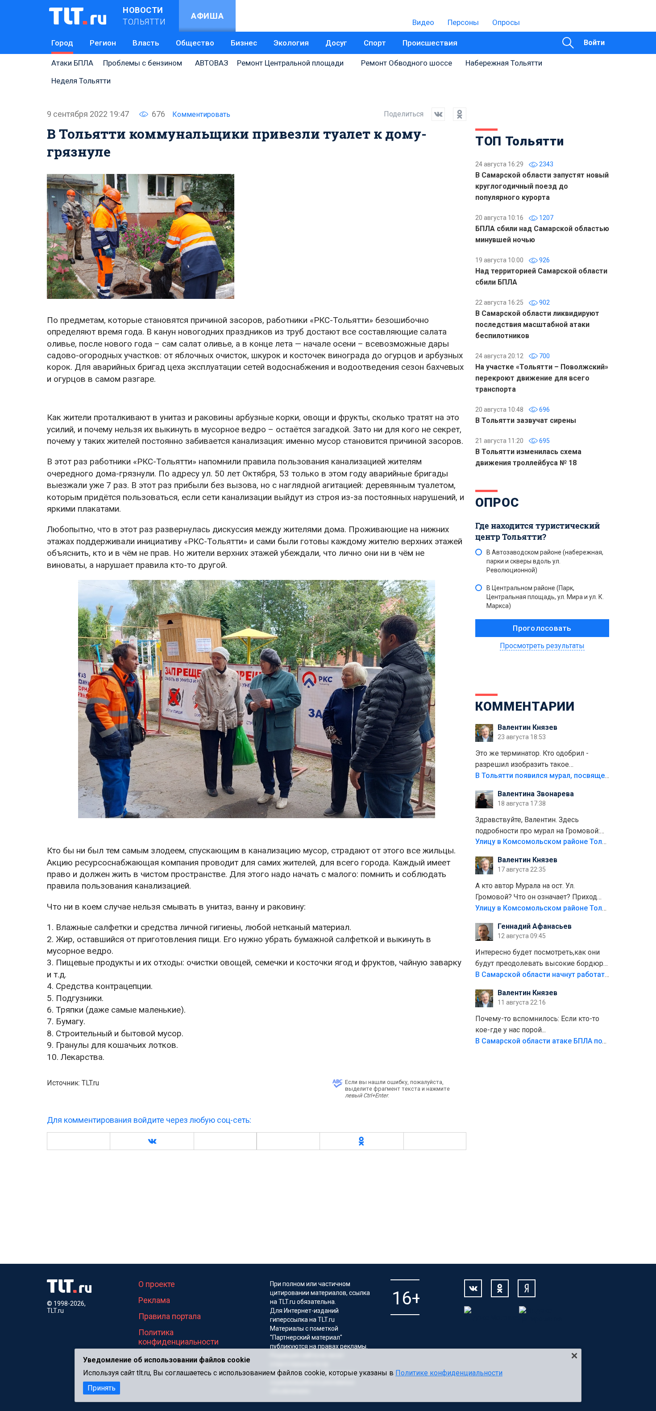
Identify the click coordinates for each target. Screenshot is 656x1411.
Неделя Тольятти (81, 80)
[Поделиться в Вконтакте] (434, 114)
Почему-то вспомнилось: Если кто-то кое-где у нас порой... (537, 1024)
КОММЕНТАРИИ (525, 706)
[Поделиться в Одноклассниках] (455, 114)
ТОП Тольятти (519, 141)
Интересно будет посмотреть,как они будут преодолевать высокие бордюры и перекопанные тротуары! (542, 958)
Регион (103, 42)
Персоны (463, 22)
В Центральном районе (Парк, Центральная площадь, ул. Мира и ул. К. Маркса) (545, 596)
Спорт (375, 42)
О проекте (156, 1284)
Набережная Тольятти (503, 62)
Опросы (506, 22)
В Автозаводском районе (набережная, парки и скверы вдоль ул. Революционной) (544, 561)
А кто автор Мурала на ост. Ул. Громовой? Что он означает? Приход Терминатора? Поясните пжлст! (536, 892)
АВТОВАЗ (211, 62)
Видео (423, 22)
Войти (594, 42)
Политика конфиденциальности (178, 1337)
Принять (101, 1388)
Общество (195, 42)
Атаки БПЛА (72, 62)
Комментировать (201, 114)
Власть (146, 42)
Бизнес (244, 42)
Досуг (336, 42)
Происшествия (430, 42)
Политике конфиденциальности (448, 1373)
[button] (152, 1141)
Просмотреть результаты (542, 645)
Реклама (154, 1300)
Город (62, 42)
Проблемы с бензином (142, 62)
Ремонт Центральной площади (290, 62)
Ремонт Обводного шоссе (406, 62)
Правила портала (169, 1316)
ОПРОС (497, 502)
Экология (291, 42)
